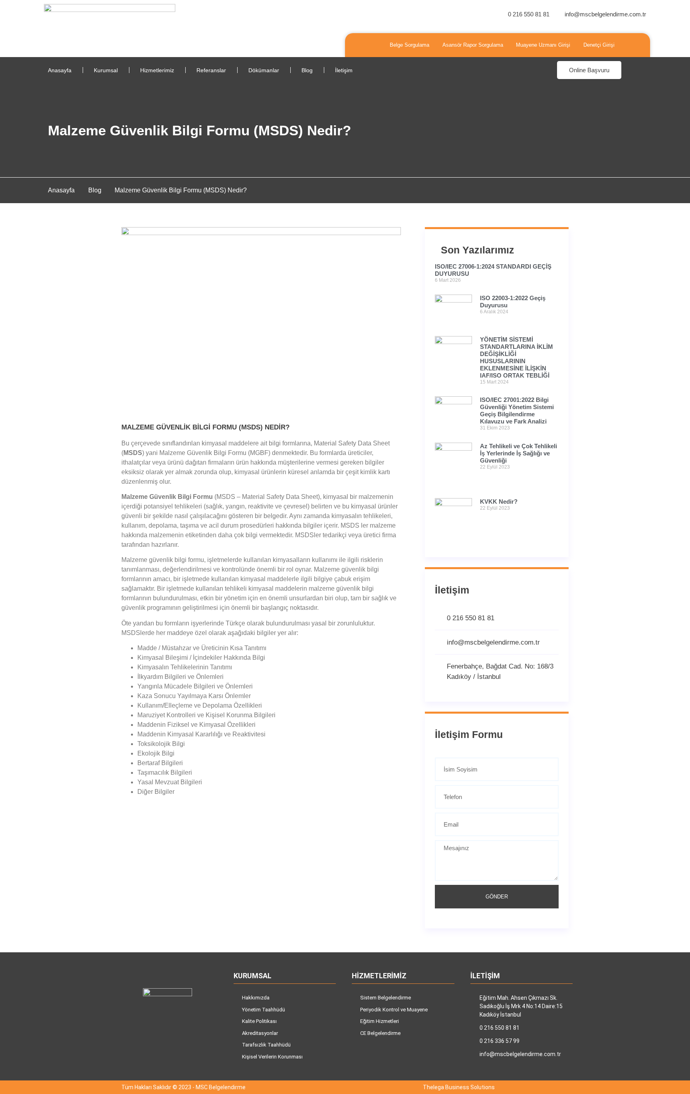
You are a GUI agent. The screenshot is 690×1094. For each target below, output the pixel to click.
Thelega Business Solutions (459, 1087)
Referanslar (211, 70)
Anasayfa (59, 70)
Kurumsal (106, 70)
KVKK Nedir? (499, 501)
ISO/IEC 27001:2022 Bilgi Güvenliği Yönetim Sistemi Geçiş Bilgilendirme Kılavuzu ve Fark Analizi (517, 410)
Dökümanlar (263, 70)
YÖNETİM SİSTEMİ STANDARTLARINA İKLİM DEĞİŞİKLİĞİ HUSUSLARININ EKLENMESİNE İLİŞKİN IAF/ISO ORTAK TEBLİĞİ (516, 357)
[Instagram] (153, 1051)
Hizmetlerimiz (157, 70)
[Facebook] (167, 1051)
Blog (307, 70)
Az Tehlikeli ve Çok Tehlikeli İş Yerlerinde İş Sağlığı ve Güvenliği (518, 453)
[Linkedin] (181, 1051)
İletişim (344, 70)
